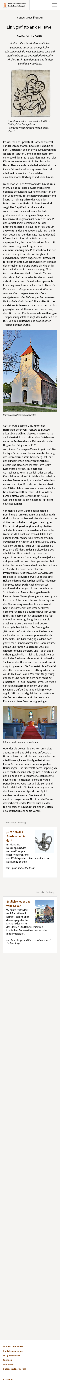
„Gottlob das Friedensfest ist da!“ (16, 836)
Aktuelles (8, 1379)
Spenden (7, 1360)
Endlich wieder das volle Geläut (18, 904)
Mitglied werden (11, 1355)
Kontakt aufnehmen (13, 1351)
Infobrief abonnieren (13, 1346)
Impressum (8, 1364)
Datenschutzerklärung (14, 1369)
